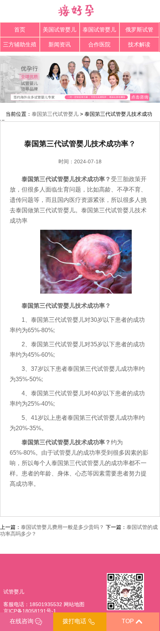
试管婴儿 (13, 592)
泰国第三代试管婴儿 (55, 114)
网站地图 (74, 604)
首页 (19, 29)
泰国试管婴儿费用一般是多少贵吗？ (62, 527)
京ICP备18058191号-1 (29, 611)
